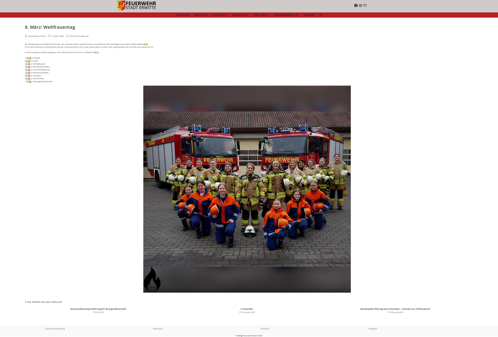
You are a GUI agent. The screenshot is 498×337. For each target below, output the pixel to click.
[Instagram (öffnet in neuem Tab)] (361, 5)
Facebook (265, 328)
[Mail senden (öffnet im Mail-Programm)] (365, 5)
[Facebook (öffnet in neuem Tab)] (356, 5)
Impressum (158, 328)
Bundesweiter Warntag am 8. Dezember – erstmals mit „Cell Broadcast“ (396, 309)
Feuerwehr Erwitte (37, 36)
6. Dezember (247, 309)
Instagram (372, 328)
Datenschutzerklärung (55, 328)
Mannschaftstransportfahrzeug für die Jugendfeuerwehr (98, 309)
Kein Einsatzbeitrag (79, 36)
